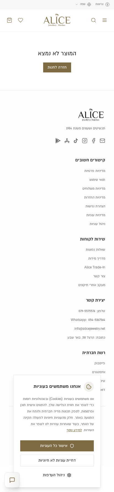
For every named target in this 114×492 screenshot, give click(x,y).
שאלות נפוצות (95, 249)
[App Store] (67, 140)
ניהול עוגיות (97, 224)
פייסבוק (99, 363)
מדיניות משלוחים (93, 188)
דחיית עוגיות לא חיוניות (57, 460)
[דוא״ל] (102, 140)
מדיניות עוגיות (95, 215)
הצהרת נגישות (95, 206)
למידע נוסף (74, 430)
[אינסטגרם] (84, 140)
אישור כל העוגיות (54, 445)
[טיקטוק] (76, 140)
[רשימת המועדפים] (20, 20)
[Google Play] (58, 140)
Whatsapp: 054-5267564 (88, 319)
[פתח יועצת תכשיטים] (12, 480)
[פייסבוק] (93, 140)
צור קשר (99, 276)
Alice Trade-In (94, 267)
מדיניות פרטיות (94, 170)
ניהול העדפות (54, 475)
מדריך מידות (96, 258)
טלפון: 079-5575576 (92, 311)
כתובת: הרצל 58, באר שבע (86, 337)
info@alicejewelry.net (89, 328)
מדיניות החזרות (94, 197)
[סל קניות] (9, 20)
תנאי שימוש (97, 179)
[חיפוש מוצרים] (94, 20)
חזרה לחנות (57, 67)
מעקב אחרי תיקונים (91, 285)
